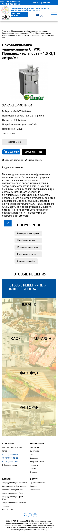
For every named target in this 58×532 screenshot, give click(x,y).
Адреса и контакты (13, 167)
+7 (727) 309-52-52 (10, 4)
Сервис (33, 486)
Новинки (6, 506)
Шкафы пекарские (26, 240)
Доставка (34, 451)
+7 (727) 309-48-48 (10, 1)
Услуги (34, 478)
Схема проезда (10, 465)
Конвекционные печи (27, 247)
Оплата (33, 454)
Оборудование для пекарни (14, 502)
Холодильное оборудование (14, 486)
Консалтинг (35, 490)
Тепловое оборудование (12, 490)
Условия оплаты (34, 160)
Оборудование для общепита (14, 483)
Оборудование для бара (12, 493)
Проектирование (37, 483)
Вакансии (34, 458)
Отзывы (33, 472)
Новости (34, 465)
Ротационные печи (26, 254)
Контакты (34, 447)
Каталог (7, 478)
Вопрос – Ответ (37, 461)
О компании (37, 443)
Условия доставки (13, 160)
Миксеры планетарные (28, 233)
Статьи (33, 468)
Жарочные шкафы (26, 261)
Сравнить (30, 152)
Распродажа (7, 509)
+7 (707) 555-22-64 (10, 461)
